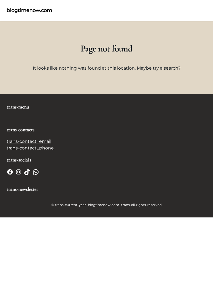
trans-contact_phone (30, 148)
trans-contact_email (29, 141)
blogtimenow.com (29, 10)
